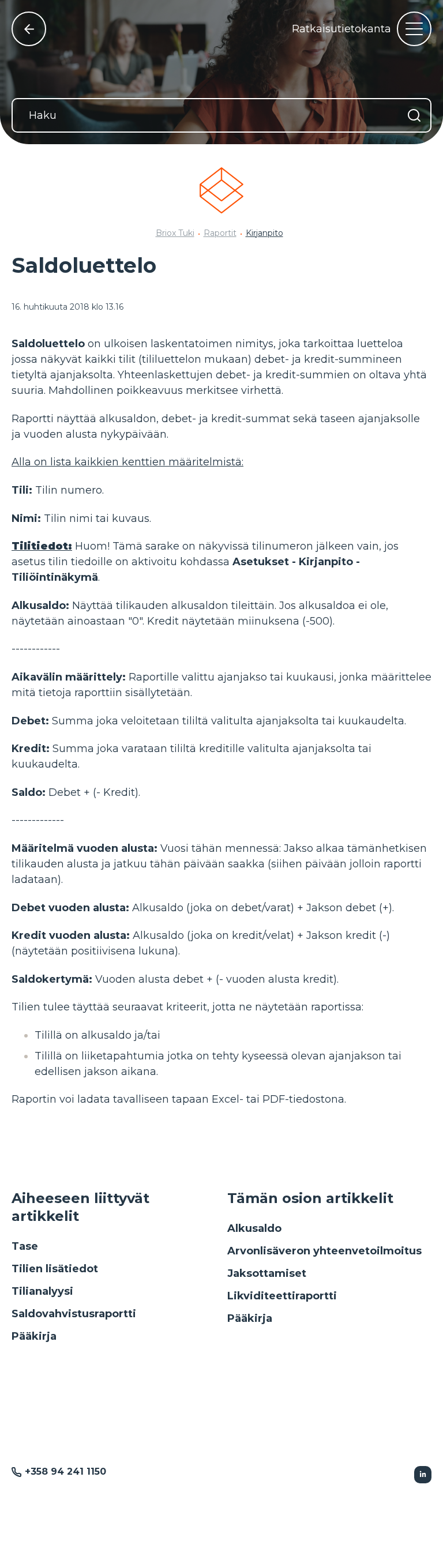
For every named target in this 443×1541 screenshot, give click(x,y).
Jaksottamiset (266, 1273)
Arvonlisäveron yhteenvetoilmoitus (324, 1251)
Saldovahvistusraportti (74, 1313)
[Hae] (414, 115)
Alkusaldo (254, 1228)
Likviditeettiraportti (282, 1296)
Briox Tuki (175, 233)
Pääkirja (34, 1336)
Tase (25, 1246)
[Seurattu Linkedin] (422, 1474)
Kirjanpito (264, 233)
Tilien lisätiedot (55, 1268)
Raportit (220, 233)
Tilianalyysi (42, 1291)
